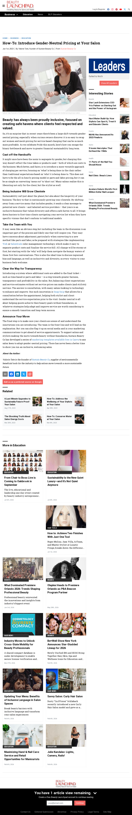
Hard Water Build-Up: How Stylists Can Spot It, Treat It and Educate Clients (102, 121)
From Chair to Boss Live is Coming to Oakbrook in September (20, 481)
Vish (5, 244)
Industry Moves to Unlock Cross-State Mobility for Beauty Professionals (19, 644)
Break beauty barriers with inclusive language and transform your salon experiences (22, 711)
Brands (91, 99)
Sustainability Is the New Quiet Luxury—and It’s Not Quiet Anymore (65, 481)
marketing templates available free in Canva (55, 339)
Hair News (8, 636)
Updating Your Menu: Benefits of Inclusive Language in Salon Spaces (22, 700)
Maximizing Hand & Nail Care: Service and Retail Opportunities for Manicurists (21, 755)
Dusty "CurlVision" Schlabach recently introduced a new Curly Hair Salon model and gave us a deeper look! (64, 704)
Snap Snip (59, 291)
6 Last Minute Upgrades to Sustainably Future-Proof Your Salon (18, 402)
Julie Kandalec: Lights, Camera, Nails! (60, 753)
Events (91, 131)
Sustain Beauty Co (68, 49)
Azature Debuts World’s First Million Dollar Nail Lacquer (103, 190)
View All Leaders (109, 83)
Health (91, 158)
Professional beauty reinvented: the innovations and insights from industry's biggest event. (22, 600)
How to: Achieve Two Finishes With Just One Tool (65, 535)
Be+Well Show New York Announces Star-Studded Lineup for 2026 (62, 644)
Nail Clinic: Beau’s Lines (100, 175)
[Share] (11, 374)
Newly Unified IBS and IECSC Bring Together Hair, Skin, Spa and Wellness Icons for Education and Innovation (65, 655)
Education (26, 38)
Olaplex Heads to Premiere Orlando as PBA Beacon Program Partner (63, 589)
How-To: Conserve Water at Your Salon (59, 417)
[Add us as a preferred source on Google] (29, 374)
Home (5, 38)
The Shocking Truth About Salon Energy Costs (17, 417)
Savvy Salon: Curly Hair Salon (65, 696)
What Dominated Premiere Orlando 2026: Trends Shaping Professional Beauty (103, 206)
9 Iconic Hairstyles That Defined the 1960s (100, 149)
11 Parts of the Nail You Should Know (100, 163)
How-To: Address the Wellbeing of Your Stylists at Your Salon (59, 402)
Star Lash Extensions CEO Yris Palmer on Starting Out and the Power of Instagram (103, 105)
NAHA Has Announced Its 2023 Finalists (101, 136)
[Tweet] (23, 374)
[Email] (5, 374)
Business (14, 38)
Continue (80, 803)
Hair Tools (52, 528)
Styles (91, 145)
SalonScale (16, 244)
